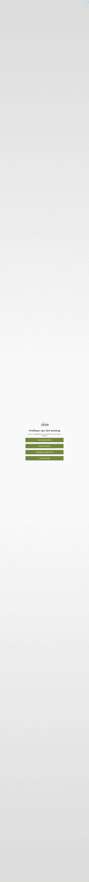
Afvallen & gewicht (45, 446)
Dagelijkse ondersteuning (44, 452)
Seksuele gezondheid (44, 440)
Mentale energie (44, 458)
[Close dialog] (86, 2)
